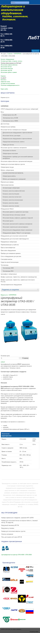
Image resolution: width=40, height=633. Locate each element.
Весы (2, 112)
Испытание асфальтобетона (9, 65)
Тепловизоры (4, 265)
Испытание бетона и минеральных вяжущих (14, 129)
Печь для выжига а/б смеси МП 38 (11, 537)
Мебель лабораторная (7, 170)
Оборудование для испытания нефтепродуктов (15, 239)
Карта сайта (4, 89)
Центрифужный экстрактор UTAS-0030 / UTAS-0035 (16, 554)
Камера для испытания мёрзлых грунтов (13, 164)
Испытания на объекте (9, 150)
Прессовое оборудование (8, 250)
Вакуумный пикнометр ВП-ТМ (10, 525)
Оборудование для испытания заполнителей (14, 236)
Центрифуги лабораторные (9, 274)
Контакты (3, 79)
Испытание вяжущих (7, 68)
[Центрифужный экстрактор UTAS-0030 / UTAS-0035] (20, 353)
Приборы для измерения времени (10, 253)
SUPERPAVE (17, 53)
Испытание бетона (6, 66)
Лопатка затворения (7, 534)
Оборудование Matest (7, 209)
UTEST (3, 362)
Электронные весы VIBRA (10, 121)
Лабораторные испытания (10, 153)
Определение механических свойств (13, 141)
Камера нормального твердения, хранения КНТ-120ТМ (17, 517)
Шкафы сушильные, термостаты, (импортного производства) (19, 277)
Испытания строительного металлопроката (15, 227)
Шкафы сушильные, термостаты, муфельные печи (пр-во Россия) (18, 280)
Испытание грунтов (6, 70)
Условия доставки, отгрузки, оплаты (11, 61)
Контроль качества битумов (11, 194)
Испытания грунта (8, 221)
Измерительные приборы (8, 127)
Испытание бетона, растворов (11, 135)
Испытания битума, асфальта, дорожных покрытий (18, 218)
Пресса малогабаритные (8, 247)
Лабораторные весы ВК (10, 115)
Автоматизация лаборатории (11, 188)
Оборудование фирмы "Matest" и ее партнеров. (17, 233)
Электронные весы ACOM (10, 118)
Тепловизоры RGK (8, 271)
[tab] (38, 289)
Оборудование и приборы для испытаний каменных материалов (18, 157)
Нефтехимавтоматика (7, 185)
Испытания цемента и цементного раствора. (16, 212)
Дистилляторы (5, 124)
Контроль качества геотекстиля (12, 197)
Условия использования (8, 83)
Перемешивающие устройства (10, 244)
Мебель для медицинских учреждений (14, 179)
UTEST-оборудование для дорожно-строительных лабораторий (19, 109)
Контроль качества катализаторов (13, 200)
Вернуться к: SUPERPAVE (8, 295)
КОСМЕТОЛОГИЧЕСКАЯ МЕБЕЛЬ (13, 173)
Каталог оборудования (7, 59)
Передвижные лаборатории (9, 242)
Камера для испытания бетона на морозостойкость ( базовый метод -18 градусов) (19, 521)
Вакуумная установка (7, 528)
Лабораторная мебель (9, 176)
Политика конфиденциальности (10, 85)
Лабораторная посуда (7, 167)
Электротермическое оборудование (11, 284)
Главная (9, 53)
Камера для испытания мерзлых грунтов (13, 531)
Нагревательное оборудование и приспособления (17, 138)
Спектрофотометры (6, 259)
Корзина (3, 76)
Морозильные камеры (7, 182)
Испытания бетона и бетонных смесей (14, 215)
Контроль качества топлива (11, 206)
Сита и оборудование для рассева (11, 256)
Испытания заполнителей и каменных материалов (17, 224)
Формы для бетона (8, 144)
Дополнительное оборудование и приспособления (17, 132)
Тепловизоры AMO (8, 268)
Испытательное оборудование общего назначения (17, 230)
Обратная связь (5, 81)
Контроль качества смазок (10, 203)
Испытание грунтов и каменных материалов (14, 147)
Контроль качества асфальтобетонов (14, 191)
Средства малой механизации (9, 262)
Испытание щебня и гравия (9, 72)
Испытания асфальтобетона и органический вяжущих (16, 161)
